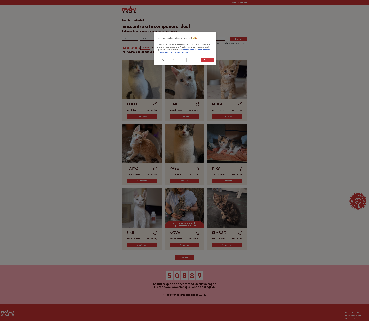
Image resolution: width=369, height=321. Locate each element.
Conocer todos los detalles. (193, 50)
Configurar (163, 60)
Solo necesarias (179, 60)
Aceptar (207, 60)
